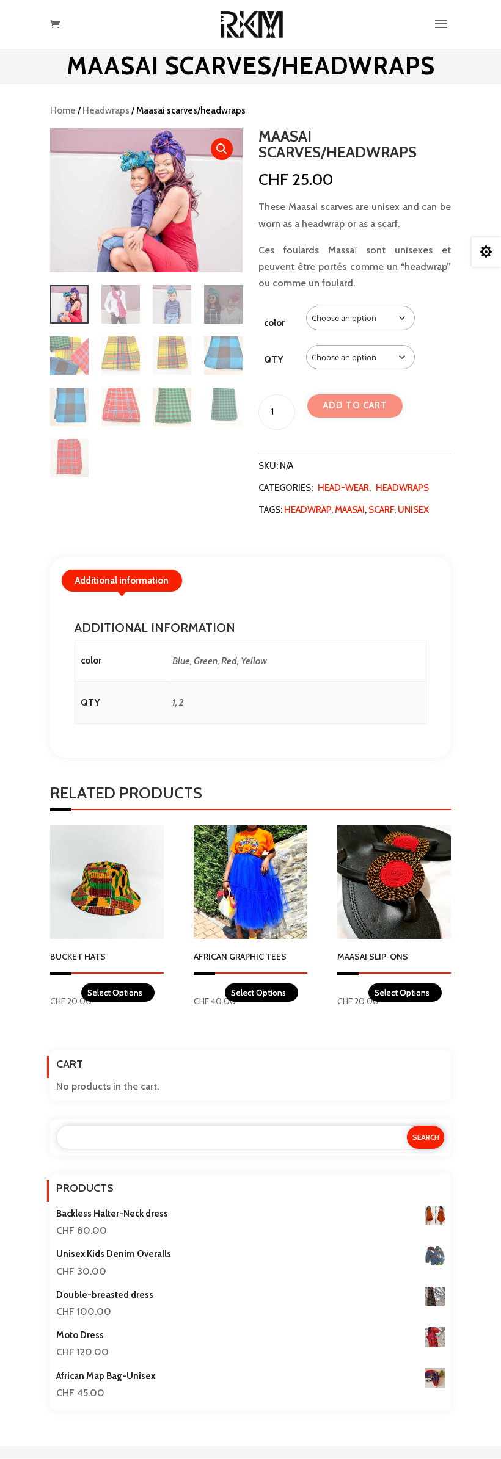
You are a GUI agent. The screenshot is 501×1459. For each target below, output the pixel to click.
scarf (381, 509)
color (274, 322)
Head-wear (343, 487)
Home (63, 110)
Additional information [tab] (122, 580)
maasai (350, 509)
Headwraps (106, 110)
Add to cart (355, 405)
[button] (222, 149)
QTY (273, 359)
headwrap (307, 509)
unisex (413, 509)
